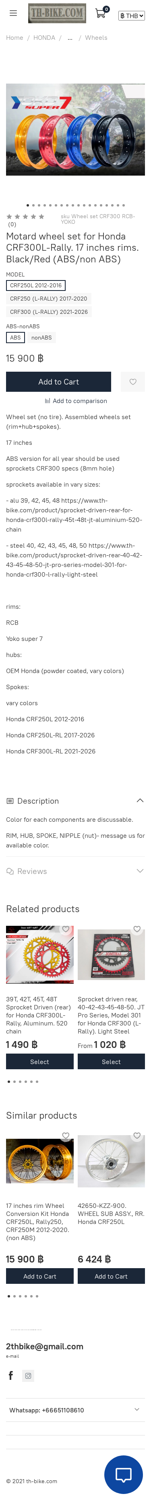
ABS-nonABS (23, 326)
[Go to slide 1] (28, 205)
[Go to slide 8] (67, 205)
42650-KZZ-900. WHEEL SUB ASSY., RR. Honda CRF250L (111, 1213)
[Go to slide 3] (39, 205)
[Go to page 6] (37, 1082)
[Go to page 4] (26, 1082)
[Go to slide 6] (56, 205)
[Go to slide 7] (61, 205)
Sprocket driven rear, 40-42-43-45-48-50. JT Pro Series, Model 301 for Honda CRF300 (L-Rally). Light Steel (111, 1015)
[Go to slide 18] (123, 205)
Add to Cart (39, 1276)
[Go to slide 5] (50, 205)
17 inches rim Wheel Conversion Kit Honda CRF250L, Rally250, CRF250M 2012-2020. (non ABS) (37, 1221)
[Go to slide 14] (101, 205)
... (70, 37)
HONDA (44, 37)
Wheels (96, 37)
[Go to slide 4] (44, 205)
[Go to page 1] (9, 1082)
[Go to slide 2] (33, 205)
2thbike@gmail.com (44, 1346)
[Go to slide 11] (84, 205)
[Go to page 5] (31, 1082)
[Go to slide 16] (112, 205)
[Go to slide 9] (73, 205)
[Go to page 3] (20, 1082)
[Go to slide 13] (95, 205)
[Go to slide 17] (118, 205)
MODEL (15, 274)
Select (39, 1061)
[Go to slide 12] (90, 205)
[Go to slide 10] (78, 205)
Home (14, 37)
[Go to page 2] (14, 1082)
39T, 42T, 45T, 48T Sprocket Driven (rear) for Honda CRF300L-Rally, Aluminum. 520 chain (38, 1015)
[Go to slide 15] (106, 205)
